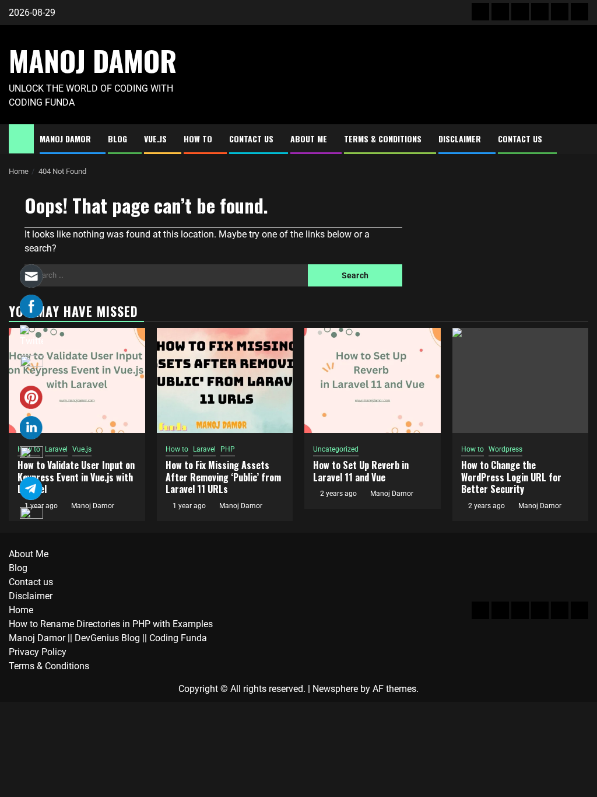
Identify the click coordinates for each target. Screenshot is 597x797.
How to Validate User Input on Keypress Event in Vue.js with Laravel (76, 477)
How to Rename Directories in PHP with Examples (111, 624)
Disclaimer (459, 138)
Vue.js (155, 138)
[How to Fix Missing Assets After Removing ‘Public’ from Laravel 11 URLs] (225, 380)
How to (198, 138)
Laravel (56, 449)
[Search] (580, 139)
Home (21, 610)
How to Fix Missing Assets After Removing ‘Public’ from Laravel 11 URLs (223, 477)
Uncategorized (336, 449)
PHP (227, 449)
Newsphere (335, 688)
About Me (308, 138)
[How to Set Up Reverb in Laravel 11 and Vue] (372, 380)
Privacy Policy (37, 652)
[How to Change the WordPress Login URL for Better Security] (520, 380)
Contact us (251, 138)
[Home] (21, 138)
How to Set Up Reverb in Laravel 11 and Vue (361, 471)
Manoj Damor (93, 60)
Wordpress (505, 449)
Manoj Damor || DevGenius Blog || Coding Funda (108, 638)
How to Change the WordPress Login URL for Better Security (511, 477)
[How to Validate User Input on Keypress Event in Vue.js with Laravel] (77, 380)
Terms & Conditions (383, 138)
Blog (117, 138)
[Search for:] (166, 275)
